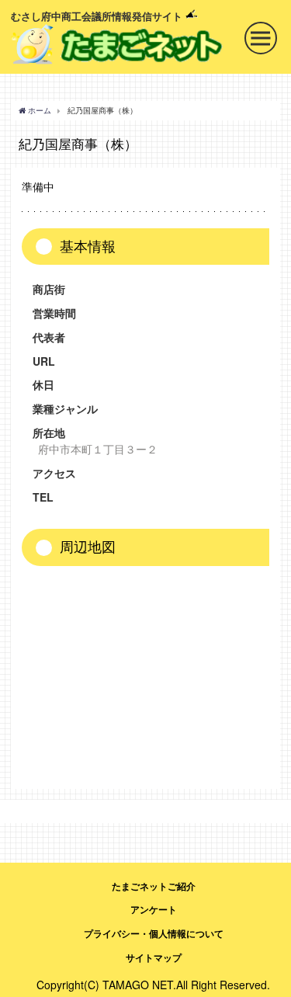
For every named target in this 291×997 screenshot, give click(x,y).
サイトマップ (154, 957)
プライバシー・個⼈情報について (153, 933)
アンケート (153, 909)
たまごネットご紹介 (154, 886)
